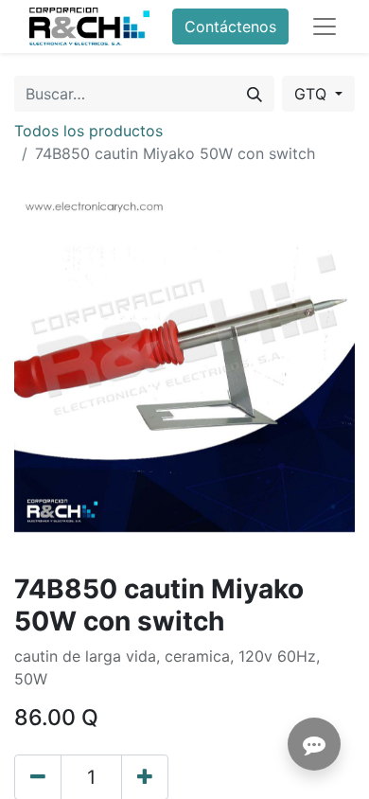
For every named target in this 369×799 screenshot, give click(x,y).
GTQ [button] (312, 93)
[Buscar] (254, 94)
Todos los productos (88, 130)
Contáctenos (230, 26)
